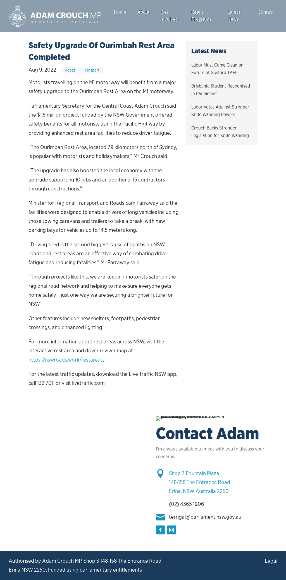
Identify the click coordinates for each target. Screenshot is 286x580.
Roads (70, 70)
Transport (91, 70)
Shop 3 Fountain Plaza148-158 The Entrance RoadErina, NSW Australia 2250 (199, 482)
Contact (266, 12)
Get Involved (169, 16)
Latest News (233, 16)
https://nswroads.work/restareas (65, 360)
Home (120, 12)
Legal (271, 561)
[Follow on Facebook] (160, 529)
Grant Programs (201, 16)
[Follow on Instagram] (171, 529)
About (143, 12)
